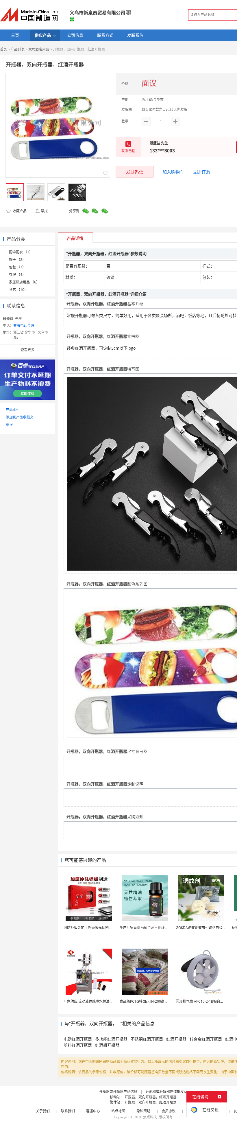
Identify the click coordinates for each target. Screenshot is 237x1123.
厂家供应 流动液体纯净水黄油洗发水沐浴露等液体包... (105, 1001)
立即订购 (201, 172)
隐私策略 (143, 1111)
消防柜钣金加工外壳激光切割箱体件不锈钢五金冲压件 (105, 927)
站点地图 (118, 1111)
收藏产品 (19, 211)
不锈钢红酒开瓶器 (147, 1039)
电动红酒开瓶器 (78, 1039)
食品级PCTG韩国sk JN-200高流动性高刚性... (154, 1001)
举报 (44, 211)
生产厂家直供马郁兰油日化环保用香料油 (151, 927)
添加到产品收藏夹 (20, 417)
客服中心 (93, 1111)
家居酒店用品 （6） (24, 282)
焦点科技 (150, 1117)
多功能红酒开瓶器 (111, 1039)
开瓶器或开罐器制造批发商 (166, 1091)
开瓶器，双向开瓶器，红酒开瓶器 (151, 1097)
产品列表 (18, 49)
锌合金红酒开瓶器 (206, 1039)
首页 (3, 49)
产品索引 (13, 409)
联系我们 (68, 1111)
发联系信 (134, 172)
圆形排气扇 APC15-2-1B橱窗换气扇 (203, 1001)
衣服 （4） (17, 274)
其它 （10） (18, 289)
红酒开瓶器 (176, 1039)
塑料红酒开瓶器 (78, 1045)
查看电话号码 (23, 325)
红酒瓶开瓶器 (107, 1045)
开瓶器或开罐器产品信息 (118, 1091)
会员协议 (168, 1111)
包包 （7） (17, 267)
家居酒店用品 (38, 49)
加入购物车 (173, 172)
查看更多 (27, 349)
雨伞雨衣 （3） (21, 252)
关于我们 (43, 1111)
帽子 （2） (17, 259)
